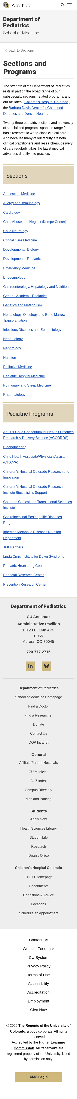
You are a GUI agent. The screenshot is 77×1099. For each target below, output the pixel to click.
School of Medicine (21, 32)
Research (38, 846)
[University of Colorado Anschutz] (17, 5)
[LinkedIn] (30, 672)
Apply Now (38, 819)
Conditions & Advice (38, 895)
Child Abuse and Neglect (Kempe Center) (34, 222)
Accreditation (38, 992)
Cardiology (11, 212)
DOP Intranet (38, 742)
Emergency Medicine (19, 268)
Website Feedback (39, 949)
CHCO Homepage (39, 877)
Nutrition (9, 357)
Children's (11, 471)
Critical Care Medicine (20, 240)
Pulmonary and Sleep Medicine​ (27, 385)
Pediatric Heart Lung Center (24, 566)
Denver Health (35, 113)
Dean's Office (38, 855)
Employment (38, 1001)
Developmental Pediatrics (22, 259)
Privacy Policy (38, 966)
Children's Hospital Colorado (46, 102)
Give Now (38, 1010)
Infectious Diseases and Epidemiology (32, 330)
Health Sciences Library (38, 828)
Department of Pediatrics (21, 22)
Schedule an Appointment (38, 913)
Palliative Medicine (17, 367)
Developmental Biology (21, 249)
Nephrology (12, 348)
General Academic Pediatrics (25, 296)
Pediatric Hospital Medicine (24, 376)
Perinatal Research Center (23, 575)
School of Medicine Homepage (38, 697)
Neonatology (13, 339)
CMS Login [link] (38, 1077)
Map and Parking (39, 799)
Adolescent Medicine (19, 194)
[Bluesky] (46, 672)
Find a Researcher (38, 715)
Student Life (39, 837)
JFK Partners (13, 547)
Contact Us (38, 733)
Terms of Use (38, 975)
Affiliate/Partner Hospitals (38, 762)
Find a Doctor (38, 706)
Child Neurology (15, 231)
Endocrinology (14, 277)
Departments (38, 886)
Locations (38, 904)
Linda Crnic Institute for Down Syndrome (33, 556)
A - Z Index (38, 781)
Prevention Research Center (24, 584)
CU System (38, 957)
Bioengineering (15, 447)
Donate (38, 724)
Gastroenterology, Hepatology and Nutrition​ (36, 287)
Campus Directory (38, 790)
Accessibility (38, 983)
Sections (27, 50)
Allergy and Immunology (21, 203)
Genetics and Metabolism (22, 305)
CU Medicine (39, 772)
